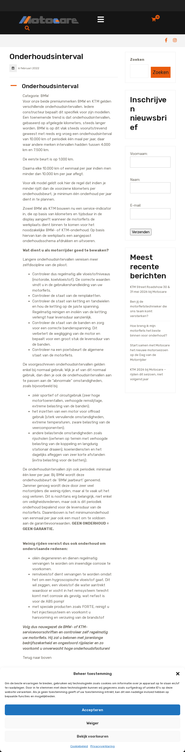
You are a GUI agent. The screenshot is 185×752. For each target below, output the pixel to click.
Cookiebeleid (79, 746)
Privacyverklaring (102, 746)
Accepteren (92, 710)
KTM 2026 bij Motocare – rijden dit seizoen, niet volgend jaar (148, 374)
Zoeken (137, 59)
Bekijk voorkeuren (92, 736)
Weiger (92, 723)
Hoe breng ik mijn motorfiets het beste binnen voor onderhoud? (148, 330)
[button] (177, 673)
